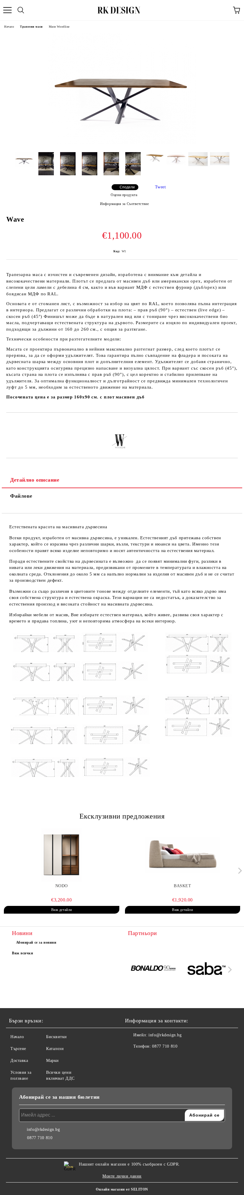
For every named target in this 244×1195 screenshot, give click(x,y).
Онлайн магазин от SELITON (122, 1189)
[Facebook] (132, 1058)
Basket (182, 886)
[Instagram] (146, 1058)
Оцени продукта (124, 195)
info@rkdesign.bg (165, 1035)
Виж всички (22, 953)
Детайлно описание (35, 480)
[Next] (239, 871)
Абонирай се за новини (36, 942)
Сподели (127, 187)
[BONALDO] (153, 969)
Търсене (18, 1048)
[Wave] (122, 143)
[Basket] (182, 855)
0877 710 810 (164, 1046)
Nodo (61, 886)
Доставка (19, 1060)
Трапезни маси (31, 26)
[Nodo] (61, 855)
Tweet (160, 187)
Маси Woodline (59, 26)
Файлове (21, 496)
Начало (9, 26)
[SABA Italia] (206, 969)
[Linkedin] (159, 1058)
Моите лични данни (122, 1176)
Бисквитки (56, 1037)
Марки (52, 1060)
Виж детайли (61, 910)
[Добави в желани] (233, 422)
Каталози (55, 1048)
